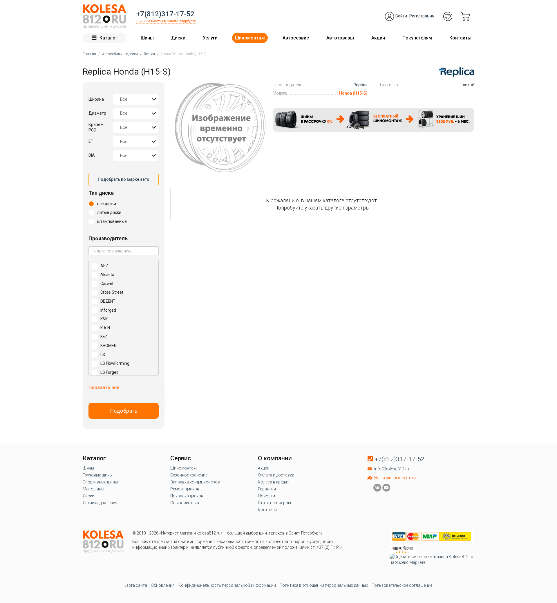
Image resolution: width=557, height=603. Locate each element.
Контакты (460, 38)
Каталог (108, 38)
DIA (91, 155)
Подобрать (124, 411)
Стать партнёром (274, 503)
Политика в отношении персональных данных (324, 585)
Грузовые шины (98, 475)
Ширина (96, 99)
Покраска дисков (186, 496)
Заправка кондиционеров (195, 482)
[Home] (104, 16)
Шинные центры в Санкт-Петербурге (166, 21)
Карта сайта (135, 585)
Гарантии (267, 489)
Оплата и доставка (276, 475)
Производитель (108, 238)
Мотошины (93, 489)
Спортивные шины (100, 482)
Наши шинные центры (395, 477)
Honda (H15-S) (353, 93)
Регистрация (421, 16)
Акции (378, 38)
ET (90, 141)
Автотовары (340, 38)
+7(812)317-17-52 (165, 14)
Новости (266, 496)
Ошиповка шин (184, 503)
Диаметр (97, 113)
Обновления (163, 585)
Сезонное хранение (188, 475)
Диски (178, 38)
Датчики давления (100, 503)
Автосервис (296, 38)
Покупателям (417, 38)
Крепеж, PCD (96, 127)
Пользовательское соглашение (402, 585)
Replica (360, 84)
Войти (401, 16)
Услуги (210, 38)
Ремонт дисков (184, 489)
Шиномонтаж (250, 38)
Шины (147, 38)
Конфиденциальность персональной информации (227, 585)
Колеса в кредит (273, 482)
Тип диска (101, 193)
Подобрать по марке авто (123, 179)
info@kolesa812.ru (391, 469)
